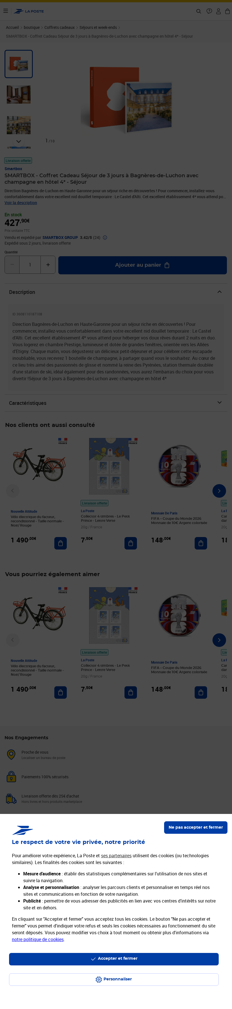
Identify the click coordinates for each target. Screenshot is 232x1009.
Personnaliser (118, 979)
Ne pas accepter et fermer (196, 828)
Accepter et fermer (118, 959)
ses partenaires (116, 855)
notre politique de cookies (38, 939)
